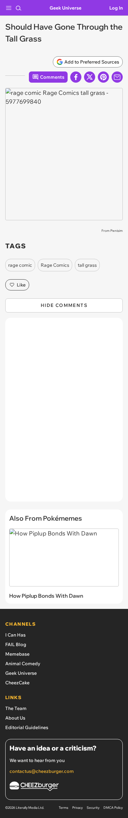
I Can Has (15, 635)
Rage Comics (55, 265)
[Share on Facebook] (75, 77)
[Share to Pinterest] (103, 77)
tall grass (87, 265)
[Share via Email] (117, 77)
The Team (16, 708)
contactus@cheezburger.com (42, 771)
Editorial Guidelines (26, 727)
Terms (63, 807)
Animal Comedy (22, 664)
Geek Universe (65, 8)
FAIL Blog (15, 644)
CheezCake (17, 683)
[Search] (18, 8)
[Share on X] (89, 77)
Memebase (17, 654)
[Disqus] (64, 413)
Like (21, 285)
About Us (15, 718)
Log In (116, 8)
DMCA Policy (113, 807)
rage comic (20, 265)
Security (93, 807)
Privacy (77, 807)
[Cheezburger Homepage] (64, 787)
